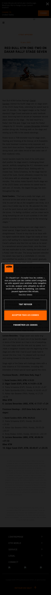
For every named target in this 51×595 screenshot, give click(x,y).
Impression (29, 294)
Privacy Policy (22, 294)
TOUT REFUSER (25, 304)
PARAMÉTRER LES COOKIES (25, 325)
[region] (25, 297)
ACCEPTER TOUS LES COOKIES (25, 315)
